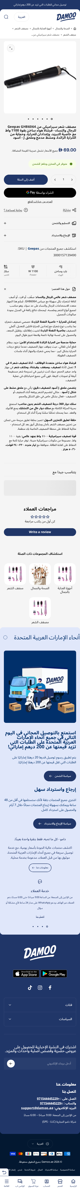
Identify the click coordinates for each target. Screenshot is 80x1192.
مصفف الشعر (21, 28)
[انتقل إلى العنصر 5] (33, 119)
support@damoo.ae (37, 1108)
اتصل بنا (40, 916)
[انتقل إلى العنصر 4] (37, 119)
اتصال (40, 1170)
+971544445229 (48, 1098)
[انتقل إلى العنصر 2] (47, 119)
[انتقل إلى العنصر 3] (42, 119)
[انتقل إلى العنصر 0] (51, 119)
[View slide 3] (37, 926)
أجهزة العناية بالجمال (41, 28)
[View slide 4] (33, 926)
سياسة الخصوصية (67, 1170)
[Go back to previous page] (4, 1172)
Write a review (40, 532)
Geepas (33, 248)
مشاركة (67, 210)
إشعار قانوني (10, 1170)
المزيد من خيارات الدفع (40, 201)
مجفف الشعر (69, 34)
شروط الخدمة (29, 1170)
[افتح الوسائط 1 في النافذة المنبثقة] (11, 48)
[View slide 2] (42, 926)
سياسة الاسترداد (51, 1170)
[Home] (74, 28)
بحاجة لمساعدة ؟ (13, 210)
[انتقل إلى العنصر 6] (28, 119)
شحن (20, 1170)
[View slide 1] (47, 926)
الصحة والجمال (62, 28)
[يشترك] (11, 1063)
